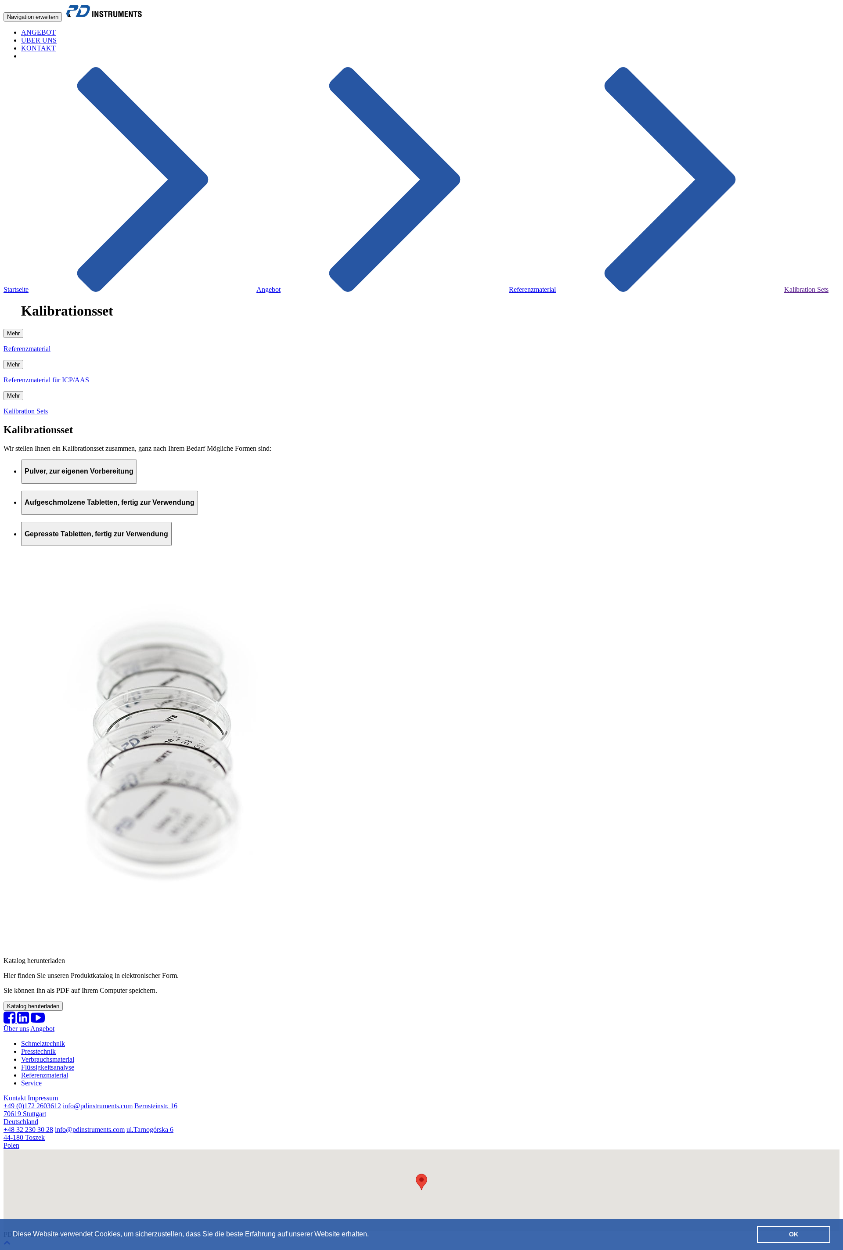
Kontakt (15, 1098)
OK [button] (793, 1234)
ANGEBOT (38, 32)
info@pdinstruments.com (98, 1106)
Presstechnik (38, 1051)
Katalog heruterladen (33, 1006)
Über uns (16, 1028)
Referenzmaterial (532, 289)
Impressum (43, 1098)
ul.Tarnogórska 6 (88, 1137)
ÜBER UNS (39, 40)
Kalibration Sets (806, 289)
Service (31, 1083)
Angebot (268, 289)
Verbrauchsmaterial (47, 1059)
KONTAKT (38, 48)
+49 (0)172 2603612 (32, 1106)
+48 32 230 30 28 (28, 1129)
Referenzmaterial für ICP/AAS (46, 380)
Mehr (13, 333)
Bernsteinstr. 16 (90, 1113)
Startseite (16, 289)
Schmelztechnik (43, 1043)
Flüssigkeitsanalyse (47, 1067)
